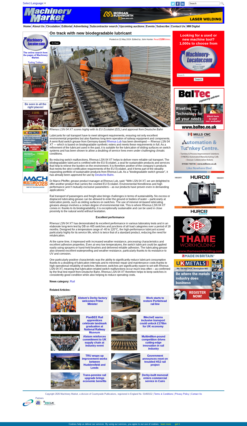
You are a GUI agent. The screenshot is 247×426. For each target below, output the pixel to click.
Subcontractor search (104, 26)
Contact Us (178, 26)
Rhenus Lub (114, 141)
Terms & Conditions (163, 394)
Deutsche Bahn (104, 174)
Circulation (53, 26)
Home (27, 26)
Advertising (81, 26)
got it (177, 424)
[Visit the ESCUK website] (49, 405)
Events (150, 26)
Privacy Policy (182, 394)
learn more (166, 424)
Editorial (66, 26)
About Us (38, 26)
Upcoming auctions (131, 26)
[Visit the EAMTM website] (39, 405)
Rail (72, 281)
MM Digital (193, 26)
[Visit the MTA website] (29, 405)
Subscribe (162, 26)
